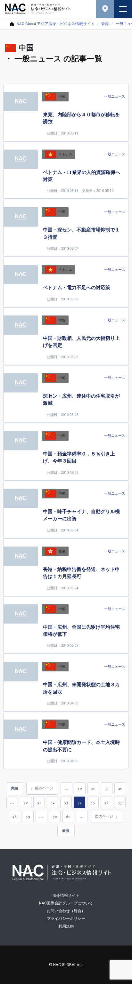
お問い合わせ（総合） (66, 911)
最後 (66, 831)
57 (120, 802)
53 (66, 802)
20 (93, 788)
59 (28, 816)
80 (68, 816)
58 (14, 816)
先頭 (14, 788)
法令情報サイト (66, 895)
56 (106, 802)
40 (120, 788)
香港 (105, 24)
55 (93, 802)
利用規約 (66, 926)
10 (80, 788)
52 (52, 802)
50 (25, 802)
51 (39, 802)
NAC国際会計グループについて (66, 903)
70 (55, 816)
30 (107, 788)
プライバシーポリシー (66, 918)
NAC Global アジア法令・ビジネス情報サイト (56, 24)
